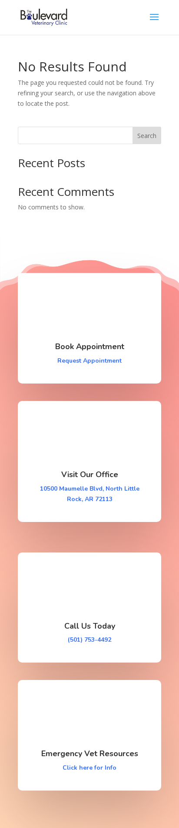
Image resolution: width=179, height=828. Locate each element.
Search (146, 135)
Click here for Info (89, 768)
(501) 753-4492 (89, 640)
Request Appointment (89, 361)
